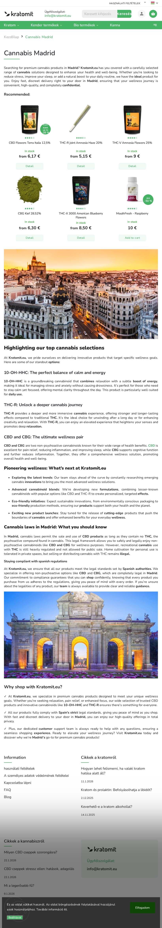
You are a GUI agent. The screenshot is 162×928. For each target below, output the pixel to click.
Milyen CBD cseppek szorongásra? (30, 852)
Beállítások (14, 917)
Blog (7, 797)
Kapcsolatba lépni (17, 782)
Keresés (124, 14)
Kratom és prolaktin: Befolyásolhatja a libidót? (116, 789)
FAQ (7, 789)
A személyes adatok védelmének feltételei (36, 775)
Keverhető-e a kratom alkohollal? (106, 806)
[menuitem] (14, 25)
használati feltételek (124, 3)
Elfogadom (142, 908)
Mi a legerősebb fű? (19, 885)
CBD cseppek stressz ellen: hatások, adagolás (39, 868)
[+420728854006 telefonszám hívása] (62, 16)
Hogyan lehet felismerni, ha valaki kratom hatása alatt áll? (113, 771)
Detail (29, 166)
